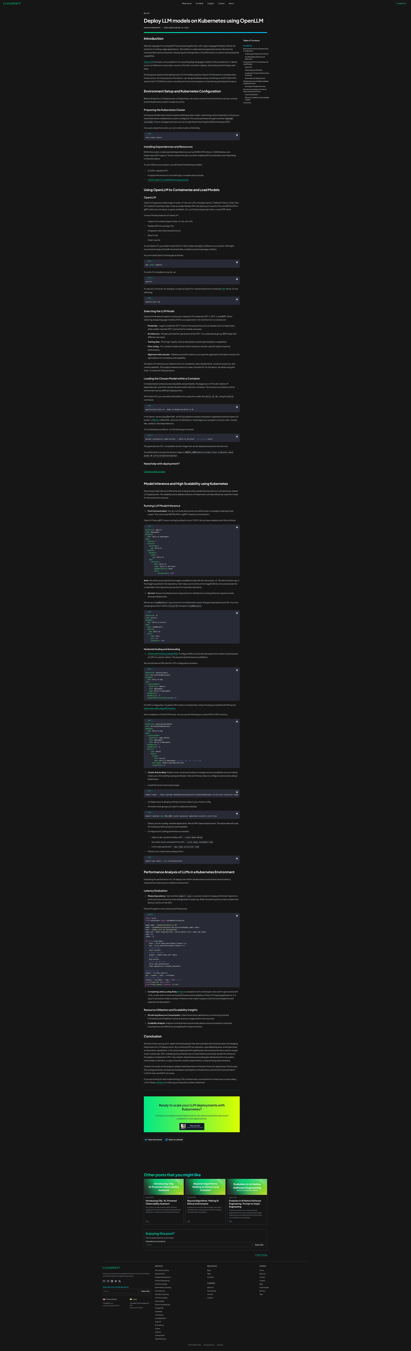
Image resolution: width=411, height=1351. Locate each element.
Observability (159, 1301)
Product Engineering (162, 1281)
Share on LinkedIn (175, 1139)
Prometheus (159, 1325)
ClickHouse (159, 1315)
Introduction (247, 46)
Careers (210, 1298)
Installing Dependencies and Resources (255, 58)
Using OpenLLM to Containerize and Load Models (255, 63)
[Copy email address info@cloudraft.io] (104, 1281)
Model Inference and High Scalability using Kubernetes (256, 82)
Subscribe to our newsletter (155, 1241)
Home (261, 1270)
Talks (209, 1274)
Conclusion (247, 103)
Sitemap (220, 1345)
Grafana (158, 1332)
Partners (262, 1291)
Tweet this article (155, 1139)
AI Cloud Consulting (162, 1270)
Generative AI (160, 1274)
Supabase (158, 1311)
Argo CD (158, 1322)
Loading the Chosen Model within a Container (257, 74)
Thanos (157, 1328)
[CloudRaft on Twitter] (116, 1281)
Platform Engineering (162, 1304)
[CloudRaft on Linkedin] (112, 1281)
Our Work (210, 1277)
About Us (210, 1287)
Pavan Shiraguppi (152, 28)
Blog (209, 1270)
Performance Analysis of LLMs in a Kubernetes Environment (255, 90)
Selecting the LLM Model (253, 70)
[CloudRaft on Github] (108, 1281)
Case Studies (264, 1287)
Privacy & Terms (208, 1345)
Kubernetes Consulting (163, 1287)
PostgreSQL (159, 1308)
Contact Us (401, 3)
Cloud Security (160, 1291)
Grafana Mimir (160, 1335)
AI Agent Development (163, 1277)
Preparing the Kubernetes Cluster (257, 54)
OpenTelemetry (160, 1339)
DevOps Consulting (162, 1294)
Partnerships (211, 1291)
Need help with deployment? (255, 78)
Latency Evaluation (251, 94)
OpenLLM (248, 67)
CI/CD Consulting (161, 1298)
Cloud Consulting (161, 1284)
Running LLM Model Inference (255, 86)
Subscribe (259, 1245)
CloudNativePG (160, 1318)
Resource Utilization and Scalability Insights (257, 98)
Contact (210, 1294)
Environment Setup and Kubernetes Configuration (255, 50)
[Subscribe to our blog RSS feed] (120, 1281)
